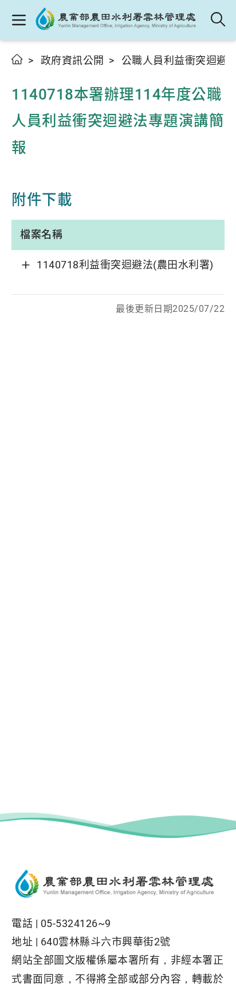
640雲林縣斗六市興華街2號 (106, 942)
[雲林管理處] (118, 20)
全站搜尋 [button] (218, 20)
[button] (19, 20)
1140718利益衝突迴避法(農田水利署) (125, 265)
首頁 (17, 59)
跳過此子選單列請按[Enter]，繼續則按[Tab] (22, 73)
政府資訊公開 (72, 60)
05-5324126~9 (76, 923)
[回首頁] (118, 885)
